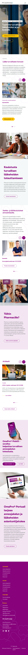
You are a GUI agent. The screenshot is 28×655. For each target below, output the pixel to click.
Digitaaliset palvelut (6, 571)
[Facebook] (8, 631)
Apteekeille (5, 102)
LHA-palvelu (5, 599)
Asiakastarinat (5, 607)
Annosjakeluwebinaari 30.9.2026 (11, 261)
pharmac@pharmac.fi (7, 627)
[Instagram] (3, 631)
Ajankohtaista (5, 609)
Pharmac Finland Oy (6, 611)
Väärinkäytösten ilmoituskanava (9, 615)
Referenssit (5, 576)
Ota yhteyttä (5, 605)
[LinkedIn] (6, 631)
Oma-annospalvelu (6, 597)
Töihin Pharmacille (6, 613)
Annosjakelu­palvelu (6, 573)
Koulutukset (5, 574)
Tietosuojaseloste (16, 648)
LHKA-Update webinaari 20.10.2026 (12, 385)
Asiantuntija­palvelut (6, 569)
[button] (23, 80)
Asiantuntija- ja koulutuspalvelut (9, 100)
